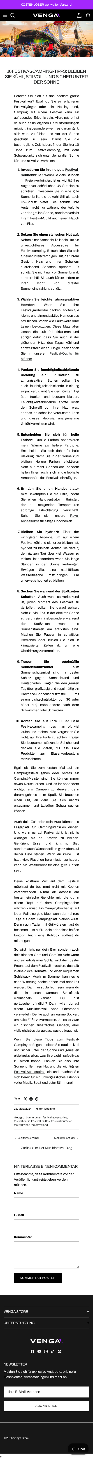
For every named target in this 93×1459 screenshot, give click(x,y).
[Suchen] (15, 15)
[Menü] (5, 15)
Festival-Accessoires (29, 1072)
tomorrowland (39, 1125)
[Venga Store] (46, 15)
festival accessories (55, 1117)
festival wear (21, 1125)
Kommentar (23, 1237)
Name (18, 1193)
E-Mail (19, 1215)
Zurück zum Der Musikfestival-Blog (46, 1148)
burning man (34, 1117)
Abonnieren (46, 1405)
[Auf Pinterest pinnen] (36, 1099)
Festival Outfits (40, 1121)
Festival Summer (61, 1121)
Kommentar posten (38, 1277)
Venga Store (21, 1438)
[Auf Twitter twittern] (25, 1099)
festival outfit (22, 1121)
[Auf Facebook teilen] (31, 1099)
